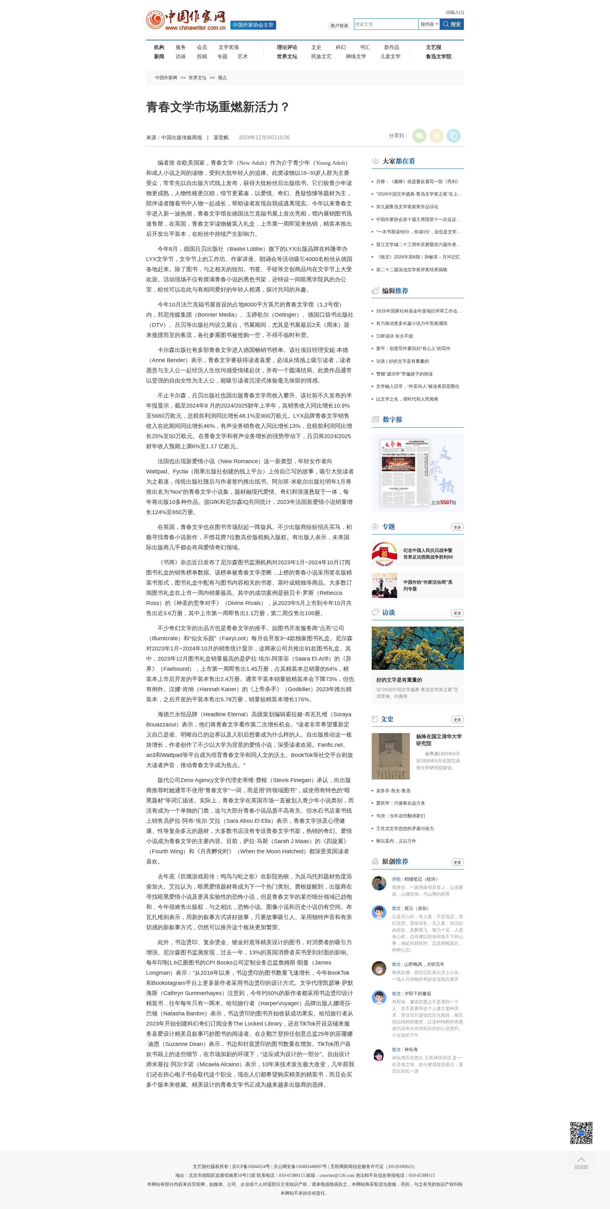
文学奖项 (229, 47)
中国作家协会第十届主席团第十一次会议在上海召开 (420, 219)
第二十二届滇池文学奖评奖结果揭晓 (411, 269)
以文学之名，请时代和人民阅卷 (407, 399)
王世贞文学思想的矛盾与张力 (405, 828)
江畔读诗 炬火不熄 (394, 336)
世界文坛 (198, 77)
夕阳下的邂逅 (417, 993)
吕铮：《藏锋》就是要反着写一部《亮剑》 (418, 181)
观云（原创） (417, 908)
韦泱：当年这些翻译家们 (400, 815)
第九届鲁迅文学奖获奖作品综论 (407, 206)
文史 (316, 47)
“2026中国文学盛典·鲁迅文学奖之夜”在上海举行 (420, 193)
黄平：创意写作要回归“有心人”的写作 (413, 348)
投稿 (202, 56)
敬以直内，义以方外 (396, 840)
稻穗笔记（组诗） (422, 879)
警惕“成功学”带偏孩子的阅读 (404, 373)
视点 (222, 77)
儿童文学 (390, 56)
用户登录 (339, 26)
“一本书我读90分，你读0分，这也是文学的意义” (420, 231)
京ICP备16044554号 (251, 1166)
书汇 (365, 47)
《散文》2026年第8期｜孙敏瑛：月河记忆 (418, 256)
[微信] (419, 136)
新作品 (391, 47)
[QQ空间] (437, 136)
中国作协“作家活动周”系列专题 (427, 585)
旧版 (455, 12)
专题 (222, 56)
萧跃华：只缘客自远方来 (400, 803)
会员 (202, 47)
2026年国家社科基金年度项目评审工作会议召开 (420, 310)
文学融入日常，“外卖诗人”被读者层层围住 (417, 386)
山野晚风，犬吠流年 (424, 964)
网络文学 (356, 56)
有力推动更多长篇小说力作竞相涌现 (411, 323)
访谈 (181, 56)
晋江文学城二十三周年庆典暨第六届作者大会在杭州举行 (420, 244)
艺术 (243, 56)
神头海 (411, 1049)
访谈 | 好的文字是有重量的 (402, 361)
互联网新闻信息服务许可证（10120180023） (373, 1166)
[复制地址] (454, 136)
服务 (181, 47)
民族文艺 (321, 56)
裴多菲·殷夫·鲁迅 (393, 790)
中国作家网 (166, 77)
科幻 (341, 47)
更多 (457, 527)
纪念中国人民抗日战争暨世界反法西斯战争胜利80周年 (428, 554)
